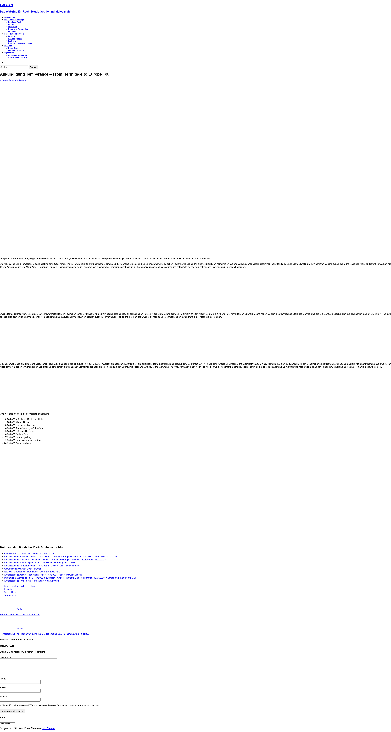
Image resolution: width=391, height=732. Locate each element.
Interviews (12, 26)
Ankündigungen (15, 38)
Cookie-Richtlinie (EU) (17, 57)
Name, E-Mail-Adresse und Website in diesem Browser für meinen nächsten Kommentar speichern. (51, 705)
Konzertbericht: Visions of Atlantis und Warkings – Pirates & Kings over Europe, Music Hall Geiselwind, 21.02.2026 (60, 556)
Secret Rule (10, 592)
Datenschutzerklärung (17, 55)
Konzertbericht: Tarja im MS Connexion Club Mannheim (31, 580)
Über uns (8, 45)
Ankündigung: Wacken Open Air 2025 (22, 568)
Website (4, 696)
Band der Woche (15, 22)
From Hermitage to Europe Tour (19, 586)
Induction (8, 588)
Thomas (11, 80)
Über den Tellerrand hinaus (20, 43)
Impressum (9, 52)
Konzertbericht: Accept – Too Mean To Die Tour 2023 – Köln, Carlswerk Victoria (43, 574)
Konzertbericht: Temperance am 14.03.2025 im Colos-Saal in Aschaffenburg (41, 565)
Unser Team (13, 48)
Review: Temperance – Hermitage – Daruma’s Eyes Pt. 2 (32, 571)
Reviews (11, 24)
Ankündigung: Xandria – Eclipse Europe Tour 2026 (29, 553)
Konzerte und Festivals (14, 33)
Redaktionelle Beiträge (14, 19)
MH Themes (48, 728)
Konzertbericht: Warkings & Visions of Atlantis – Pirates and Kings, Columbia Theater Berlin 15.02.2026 (55, 559)
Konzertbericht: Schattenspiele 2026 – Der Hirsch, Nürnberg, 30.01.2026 (39, 562)
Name (3, 678)
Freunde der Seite (16, 50)
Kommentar (6, 656)
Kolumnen (12, 31)
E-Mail (3, 687)
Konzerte (12, 36)
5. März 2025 (4, 80)
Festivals (12, 41)
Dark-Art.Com (10, 17)
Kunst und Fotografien (18, 29)
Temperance (10, 595)
